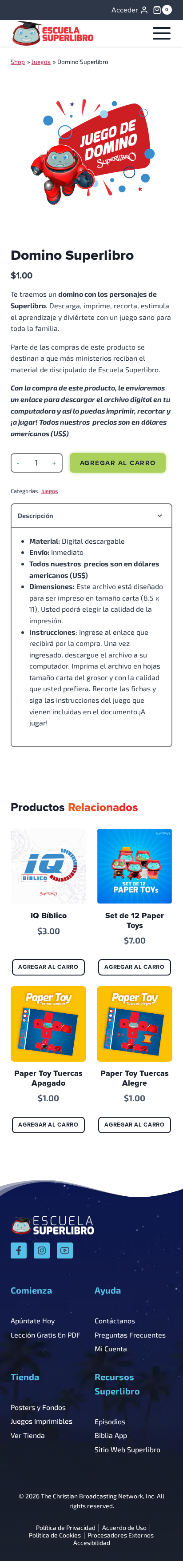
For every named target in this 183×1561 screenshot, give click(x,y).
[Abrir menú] (159, 33)
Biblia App (111, 1435)
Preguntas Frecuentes (130, 1334)
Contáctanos (115, 1320)
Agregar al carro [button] (48, 967)
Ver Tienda (28, 1435)
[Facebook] (19, 1250)
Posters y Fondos (38, 1407)
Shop (18, 62)
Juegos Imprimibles (41, 1421)
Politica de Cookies (55, 1535)
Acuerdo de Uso (124, 1528)
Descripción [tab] (35, 515)
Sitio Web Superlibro (127, 1449)
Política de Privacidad (65, 1528)
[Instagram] (42, 1250)
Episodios (110, 1421)
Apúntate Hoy (33, 1320)
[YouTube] (65, 1250)
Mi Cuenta (111, 1348)
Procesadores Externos (121, 1535)
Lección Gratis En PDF (45, 1334)
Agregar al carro (118, 463)
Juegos (41, 62)
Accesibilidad (91, 1543)
